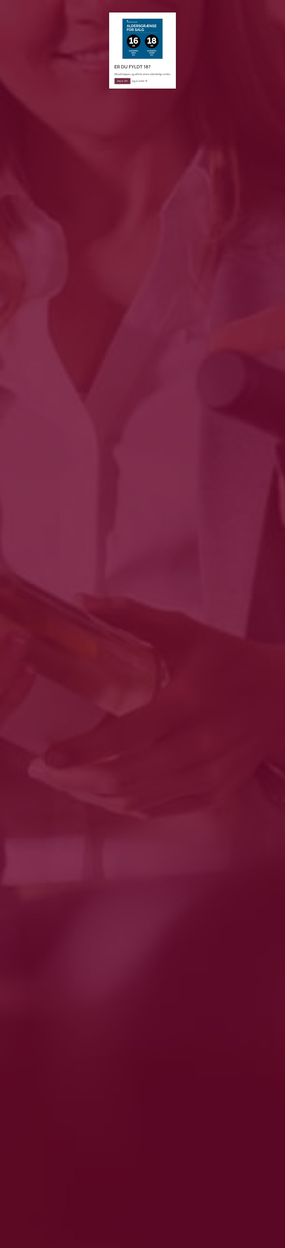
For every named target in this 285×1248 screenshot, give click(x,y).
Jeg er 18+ (122, 81)
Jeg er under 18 (139, 81)
